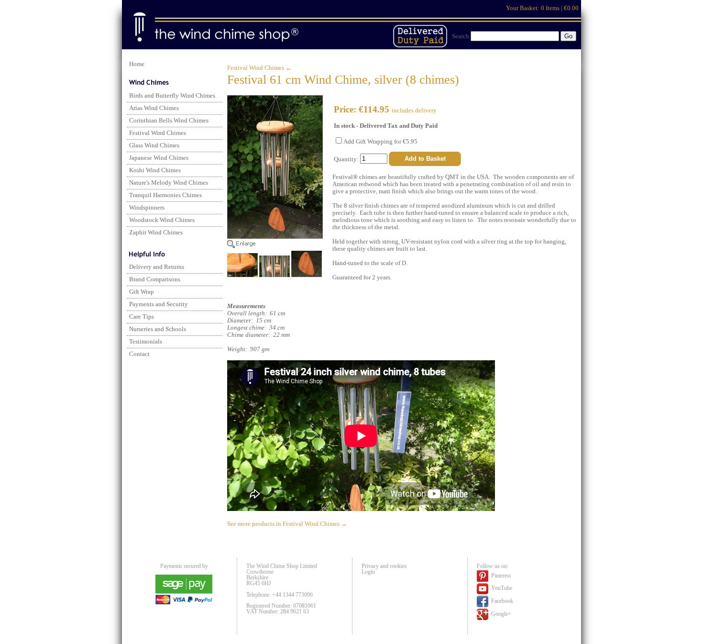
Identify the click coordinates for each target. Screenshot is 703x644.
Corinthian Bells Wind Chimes (169, 120)
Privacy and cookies (384, 566)
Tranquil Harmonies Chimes (165, 195)
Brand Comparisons (154, 279)
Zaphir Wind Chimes (156, 232)
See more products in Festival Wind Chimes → (287, 524)
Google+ (500, 614)
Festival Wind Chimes (157, 133)
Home (136, 64)
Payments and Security (158, 304)
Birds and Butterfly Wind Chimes (172, 95)
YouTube (501, 588)
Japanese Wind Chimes (158, 158)
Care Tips (141, 316)
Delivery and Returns (156, 267)
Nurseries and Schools (157, 329)
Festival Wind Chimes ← (259, 68)
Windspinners (147, 207)
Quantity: (347, 158)
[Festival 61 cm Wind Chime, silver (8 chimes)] (275, 246)
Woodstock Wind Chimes (162, 220)
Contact (139, 354)
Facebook (501, 601)
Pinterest (500, 575)
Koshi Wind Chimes (155, 170)
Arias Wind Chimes (154, 108)
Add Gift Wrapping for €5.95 (380, 141)
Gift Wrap (141, 292)
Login (368, 572)
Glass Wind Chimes (154, 145)
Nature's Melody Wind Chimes (168, 182)
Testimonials (145, 341)
